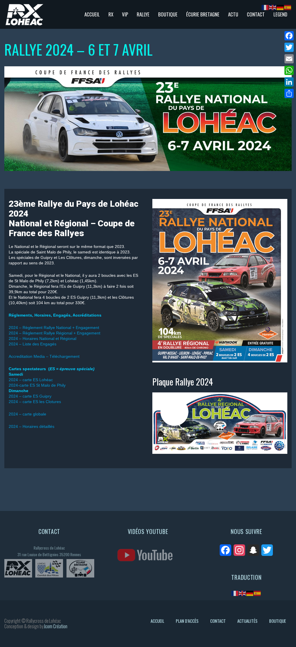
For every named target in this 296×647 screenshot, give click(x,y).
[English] (242, 592)
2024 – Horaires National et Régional (42, 338)
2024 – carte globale (27, 414)
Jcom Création (55, 626)
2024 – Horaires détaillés (31, 426)
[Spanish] (257, 592)
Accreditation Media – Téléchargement (44, 356)
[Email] (289, 59)
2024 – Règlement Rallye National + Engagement (54, 327)
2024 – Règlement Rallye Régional (40, 333)
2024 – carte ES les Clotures (35, 401)
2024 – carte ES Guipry (30, 396)
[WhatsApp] (289, 70)
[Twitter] (289, 47)
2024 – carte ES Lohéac (31, 379)
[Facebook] (289, 36)
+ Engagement (86, 333)
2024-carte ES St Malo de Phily (37, 385)
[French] (235, 592)
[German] (250, 592)
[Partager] (289, 93)
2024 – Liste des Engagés (32, 344)
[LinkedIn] (289, 82)
